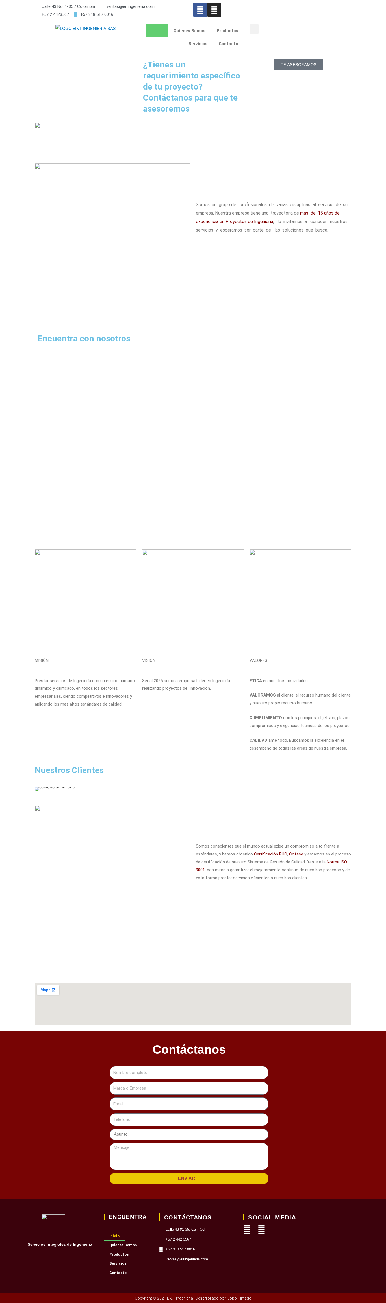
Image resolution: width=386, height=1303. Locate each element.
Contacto (228, 43)
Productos (227, 30)
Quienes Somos (189, 30)
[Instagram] (261, 1230)
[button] (254, 29)
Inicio (156, 30)
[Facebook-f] (200, 10)
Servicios (197, 43)
